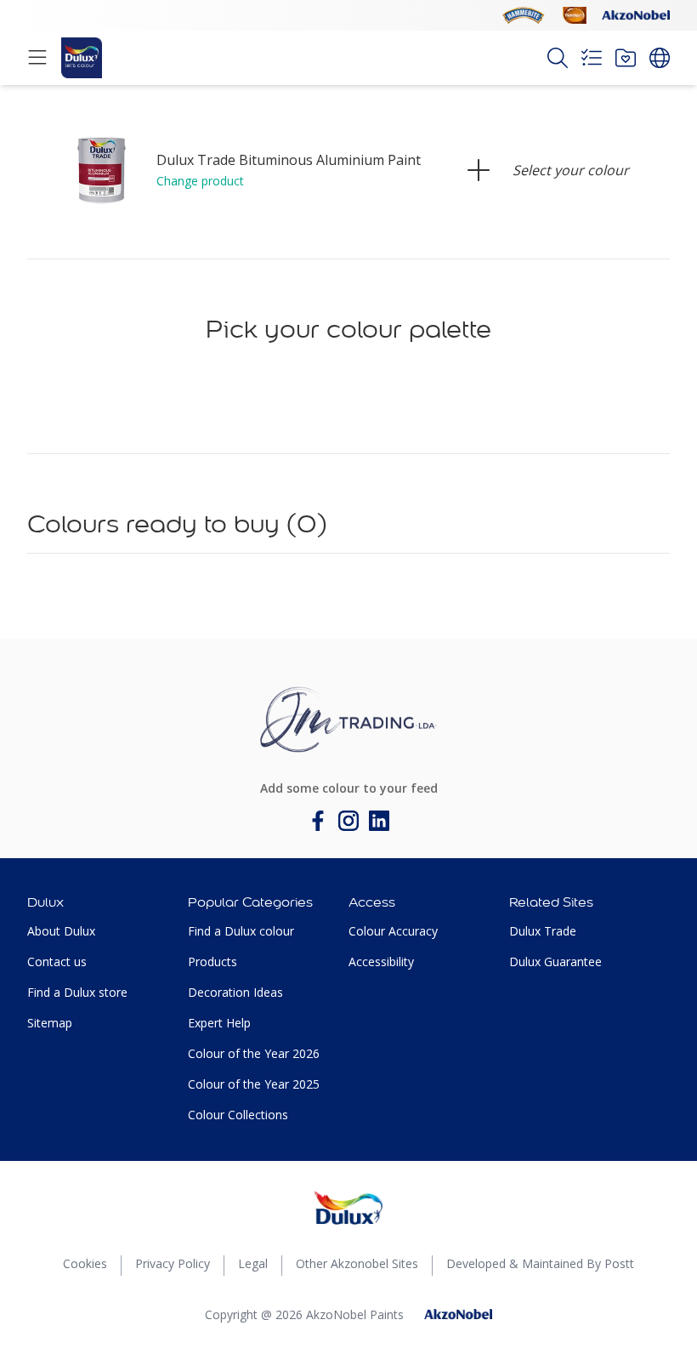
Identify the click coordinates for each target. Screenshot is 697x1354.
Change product (200, 181)
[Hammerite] (523, 15)
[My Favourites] (625, 58)
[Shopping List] (591, 58)
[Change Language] (659, 58)
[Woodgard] (574, 15)
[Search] (557, 58)
